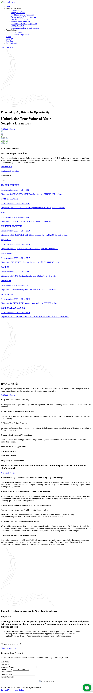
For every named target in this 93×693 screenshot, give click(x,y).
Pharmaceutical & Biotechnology (23, 17)
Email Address (6, 672)
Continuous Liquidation (20, 34)
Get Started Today (8, 129)
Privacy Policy (18, 690)
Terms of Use (6, 690)
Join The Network (8, 473)
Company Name (7, 667)
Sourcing (9, 41)
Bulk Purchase (16, 32)
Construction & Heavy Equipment (24, 24)
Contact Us (10, 39)
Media (8, 37)
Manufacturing (16, 10)
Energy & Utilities (18, 13)
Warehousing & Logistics (20, 21)
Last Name (5, 664)
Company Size (6, 669)
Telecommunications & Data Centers (25, 28)
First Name (5, 662)
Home (8, 6)
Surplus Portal (11, 43)
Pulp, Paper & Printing (19, 19)
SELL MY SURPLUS (10, 47)
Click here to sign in (8, 648)
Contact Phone (6, 674)
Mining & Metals (17, 26)
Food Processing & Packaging (22, 15)
